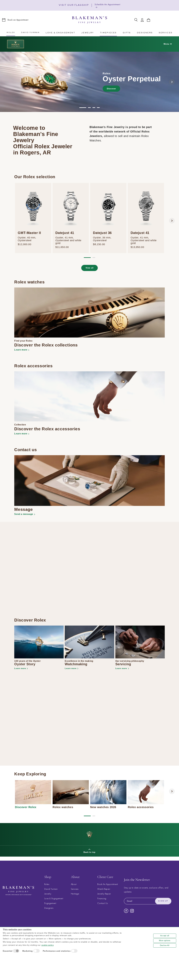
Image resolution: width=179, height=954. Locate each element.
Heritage (75, 893)
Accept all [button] (164, 936)
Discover (111, 88)
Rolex (46, 884)
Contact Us (102, 903)
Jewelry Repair (104, 893)
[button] (60, 32)
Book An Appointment (107, 884)
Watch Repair (103, 889)
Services (74, 889)
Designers (48, 908)
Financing (101, 898)
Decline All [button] (164, 945)
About (73, 884)
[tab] (82, 107)
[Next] (172, 82)
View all (90, 268)
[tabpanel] (89, 82)
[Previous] (7, 82)
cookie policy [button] (47, 945)
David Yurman (50, 889)
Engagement (50, 903)
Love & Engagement (53, 898)
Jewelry (47, 893)
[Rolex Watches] (165, 20)
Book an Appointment (18, 19)
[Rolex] (15, 44)
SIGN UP (163, 901)
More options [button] (164, 940)
